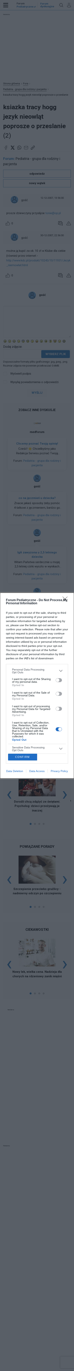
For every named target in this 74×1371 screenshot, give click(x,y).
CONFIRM (22, 756)
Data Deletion (14, 771)
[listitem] (37, 671)
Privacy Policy (59, 771)
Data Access (37, 771)
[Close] (66, 600)
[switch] (59, 680)
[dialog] (37, 686)
